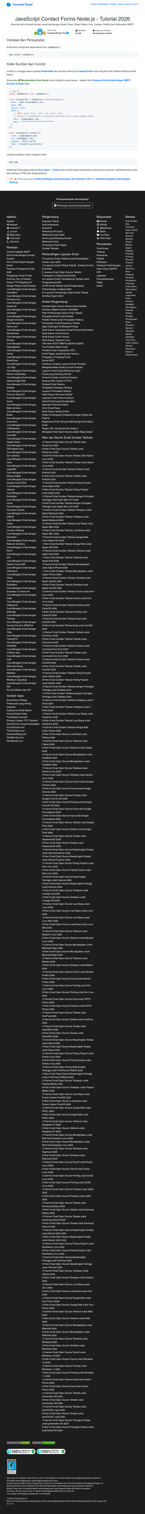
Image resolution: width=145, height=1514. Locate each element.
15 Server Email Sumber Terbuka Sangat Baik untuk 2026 (65, 538)
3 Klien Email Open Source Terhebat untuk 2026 (63, 1347)
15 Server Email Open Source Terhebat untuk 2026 (65, 1150)
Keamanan (102, 255)
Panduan (12, 247)
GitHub (103, 224)
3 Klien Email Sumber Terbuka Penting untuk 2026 (64, 613)
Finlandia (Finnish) (129, 255)
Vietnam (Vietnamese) (131, 353)
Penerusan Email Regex (54, 245)
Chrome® (14, 238)
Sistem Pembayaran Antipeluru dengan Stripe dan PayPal (67, 416)
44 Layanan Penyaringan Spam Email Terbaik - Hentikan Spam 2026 (65, 294)
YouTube (104, 234)
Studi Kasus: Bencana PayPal (57, 394)
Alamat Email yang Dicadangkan (23, 723)
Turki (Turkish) (131, 342)
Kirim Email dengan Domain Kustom (21, 256)
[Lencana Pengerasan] (12, 1466)
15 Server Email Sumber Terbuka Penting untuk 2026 (66, 606)
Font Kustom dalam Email (55, 346)
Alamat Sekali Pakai (17, 713)
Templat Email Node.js (53, 384)
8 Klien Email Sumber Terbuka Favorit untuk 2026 (66, 600)
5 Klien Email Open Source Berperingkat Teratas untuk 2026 (66, 858)
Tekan (100, 282)
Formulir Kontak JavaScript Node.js (60, 377)
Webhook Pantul (50, 241)
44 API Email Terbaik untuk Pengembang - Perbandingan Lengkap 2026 (63, 287)
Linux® (13, 231)
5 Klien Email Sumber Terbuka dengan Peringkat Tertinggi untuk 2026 (66, 504)
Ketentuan (102, 262)
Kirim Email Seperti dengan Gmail (20, 263)
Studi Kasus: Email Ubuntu (55, 336)
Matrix (102, 231)
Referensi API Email (52, 231)
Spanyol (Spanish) (129, 329)
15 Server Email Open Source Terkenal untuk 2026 (64, 742)
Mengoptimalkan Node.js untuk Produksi (62, 367)
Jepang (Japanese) (130, 294)
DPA (99, 272)
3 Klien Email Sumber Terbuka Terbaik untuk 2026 (64, 477)
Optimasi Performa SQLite (55, 404)
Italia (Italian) (131, 289)
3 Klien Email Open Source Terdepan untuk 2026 (64, 898)
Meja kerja (15, 234)
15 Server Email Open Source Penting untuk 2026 (64, 797)
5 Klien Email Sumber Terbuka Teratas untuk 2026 (64, 654)
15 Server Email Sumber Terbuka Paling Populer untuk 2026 (66, 484)
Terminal (14, 241)
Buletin (103, 221)
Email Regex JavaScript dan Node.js (60, 353)
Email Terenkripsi (99, 4)
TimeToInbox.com (16, 730)
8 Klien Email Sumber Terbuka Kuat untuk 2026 (67, 627)
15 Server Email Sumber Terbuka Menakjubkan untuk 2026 (65, 566)
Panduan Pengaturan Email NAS (21, 270)
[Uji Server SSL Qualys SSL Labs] (18, 1442)
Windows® (12, 224)
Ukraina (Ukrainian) (130, 347)
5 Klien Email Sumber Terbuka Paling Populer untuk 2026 (65, 491)
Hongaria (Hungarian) (130, 279)
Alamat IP (47, 228)
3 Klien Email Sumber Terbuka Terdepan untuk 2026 (66, 708)
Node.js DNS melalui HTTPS (57, 380)
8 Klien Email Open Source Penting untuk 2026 (68, 994)
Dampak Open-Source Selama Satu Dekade (64, 306)
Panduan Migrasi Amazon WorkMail (60, 309)
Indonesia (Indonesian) (131, 285)
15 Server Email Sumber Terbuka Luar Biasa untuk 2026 (67, 525)
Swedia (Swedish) (129, 335)
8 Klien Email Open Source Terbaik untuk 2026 (62, 450)
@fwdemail (105, 228)
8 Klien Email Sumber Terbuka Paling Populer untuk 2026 (65, 681)
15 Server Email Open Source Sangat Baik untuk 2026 (66, 1109)
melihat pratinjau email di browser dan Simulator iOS (62, 178)
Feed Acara (102, 248)
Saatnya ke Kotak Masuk (19, 710)
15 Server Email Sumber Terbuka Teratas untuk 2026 (65, 647)
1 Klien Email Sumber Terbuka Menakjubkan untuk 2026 (67, 572)
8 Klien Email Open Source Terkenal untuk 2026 (67, 749)
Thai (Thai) (130, 339)
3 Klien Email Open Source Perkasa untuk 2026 (66, 1007)
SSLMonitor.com (15, 740)
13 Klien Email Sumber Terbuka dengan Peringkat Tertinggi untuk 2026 (67, 695)
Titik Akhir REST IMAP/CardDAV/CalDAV (63, 343)
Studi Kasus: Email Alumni (55, 333)
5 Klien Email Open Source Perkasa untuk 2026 (66, 1197)
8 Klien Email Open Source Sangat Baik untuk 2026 (65, 1116)
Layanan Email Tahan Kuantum (58, 397)
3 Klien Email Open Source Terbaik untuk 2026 (66, 830)
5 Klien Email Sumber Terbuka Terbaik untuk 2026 (64, 640)
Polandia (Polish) (129, 311)
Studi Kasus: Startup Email (55, 411)
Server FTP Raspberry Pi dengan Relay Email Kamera (21, 284)
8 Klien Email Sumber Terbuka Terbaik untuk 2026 (64, 667)
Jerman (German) (129, 267)
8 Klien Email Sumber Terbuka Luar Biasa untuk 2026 (66, 722)
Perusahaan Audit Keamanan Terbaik (61, 323)
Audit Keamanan (50, 224)
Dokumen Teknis (50, 221)
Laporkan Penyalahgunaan (105, 277)
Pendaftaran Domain (17, 717)
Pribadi (113, 4)
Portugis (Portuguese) (131, 317)
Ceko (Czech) (131, 229)
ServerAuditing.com (16, 734)
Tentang (101, 251)
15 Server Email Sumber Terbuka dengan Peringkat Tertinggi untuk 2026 (68, 498)
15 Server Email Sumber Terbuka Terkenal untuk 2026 (66, 552)
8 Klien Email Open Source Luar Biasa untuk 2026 (64, 735)
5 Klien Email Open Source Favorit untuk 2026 (66, 790)
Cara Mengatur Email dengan (21, 290)
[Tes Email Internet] (51, 1451)
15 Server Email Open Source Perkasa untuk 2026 (68, 1191)
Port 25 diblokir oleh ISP (19, 689)
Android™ (14, 228)
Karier (100, 285)
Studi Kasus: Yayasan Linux (56, 340)
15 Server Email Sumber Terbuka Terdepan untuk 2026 (66, 511)
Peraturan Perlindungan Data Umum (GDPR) (109, 267)
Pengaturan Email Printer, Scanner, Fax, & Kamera (19, 277)
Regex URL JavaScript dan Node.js (60, 428)
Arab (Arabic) (131, 221)
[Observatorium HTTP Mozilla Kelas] (43, 1442)
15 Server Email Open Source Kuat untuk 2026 (66, 810)
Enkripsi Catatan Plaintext (22, 720)
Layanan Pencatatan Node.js (56, 391)
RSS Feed (105, 238)
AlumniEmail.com (15, 727)
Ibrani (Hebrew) (129, 273)
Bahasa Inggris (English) (129, 247)
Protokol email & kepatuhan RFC (58, 350)
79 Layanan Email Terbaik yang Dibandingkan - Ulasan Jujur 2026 (66, 260)
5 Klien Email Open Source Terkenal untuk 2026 (66, 1320)
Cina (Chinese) (129, 225)
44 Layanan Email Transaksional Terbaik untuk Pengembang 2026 (65, 280)
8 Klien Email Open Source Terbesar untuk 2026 (67, 776)
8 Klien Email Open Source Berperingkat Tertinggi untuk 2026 (67, 885)
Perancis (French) (129, 261)
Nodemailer (47, 71)
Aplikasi (11, 217)
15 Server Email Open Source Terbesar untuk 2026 (65, 769)
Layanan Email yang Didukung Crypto (61, 370)
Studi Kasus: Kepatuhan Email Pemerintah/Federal (67, 329)
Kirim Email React (51, 408)
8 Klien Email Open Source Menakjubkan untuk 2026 (66, 763)
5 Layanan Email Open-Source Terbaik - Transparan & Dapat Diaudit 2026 (62, 273)
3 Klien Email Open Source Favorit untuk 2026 (67, 1360)
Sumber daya (15, 695)
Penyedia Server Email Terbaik (57, 316)
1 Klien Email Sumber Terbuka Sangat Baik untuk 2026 (67, 545)
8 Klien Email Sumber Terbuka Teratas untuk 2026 (68, 464)
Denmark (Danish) (129, 234)
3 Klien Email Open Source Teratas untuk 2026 (62, 844)
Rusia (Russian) (129, 323)
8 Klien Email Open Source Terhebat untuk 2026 (63, 1157)
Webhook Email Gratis (53, 234)
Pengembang (50, 217)
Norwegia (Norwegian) (131, 306)
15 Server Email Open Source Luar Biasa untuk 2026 (66, 905)
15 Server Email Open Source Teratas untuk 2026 (67, 457)
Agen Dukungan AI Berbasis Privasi (60, 326)
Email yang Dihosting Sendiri (56, 238)
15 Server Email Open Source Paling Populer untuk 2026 (68, 864)
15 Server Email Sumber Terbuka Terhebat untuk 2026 (66, 579)
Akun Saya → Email (48, 169)
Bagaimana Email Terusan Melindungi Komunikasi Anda (67, 423)
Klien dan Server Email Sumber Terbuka (67, 437)
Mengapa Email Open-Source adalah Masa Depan (67, 431)
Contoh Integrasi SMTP (18, 251)
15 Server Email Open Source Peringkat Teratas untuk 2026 (66, 1421)
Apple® (10, 221)
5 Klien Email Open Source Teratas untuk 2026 (68, 1224)
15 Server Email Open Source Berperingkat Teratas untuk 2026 (67, 851)
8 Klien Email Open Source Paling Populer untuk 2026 (66, 871)
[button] (5, 39)
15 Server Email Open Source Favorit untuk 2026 (67, 783)
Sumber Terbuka (50, 248)
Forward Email (84, 71)
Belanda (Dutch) (129, 240)
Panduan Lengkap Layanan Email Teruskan (64, 363)
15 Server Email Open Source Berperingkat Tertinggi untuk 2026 (64, 878)
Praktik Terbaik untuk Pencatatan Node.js (62, 319)
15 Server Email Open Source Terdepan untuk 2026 (65, 892)
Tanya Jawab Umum (128, 4)
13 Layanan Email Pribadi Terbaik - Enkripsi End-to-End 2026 (68, 267)
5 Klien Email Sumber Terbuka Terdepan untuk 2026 (65, 518)
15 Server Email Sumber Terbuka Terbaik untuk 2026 (65, 470)
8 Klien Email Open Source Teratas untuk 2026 (62, 1034)
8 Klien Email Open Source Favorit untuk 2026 (66, 1170)
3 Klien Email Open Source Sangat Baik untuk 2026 (67, 1306)
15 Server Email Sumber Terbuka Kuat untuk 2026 (64, 620)
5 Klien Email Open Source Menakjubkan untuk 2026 (66, 953)
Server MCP (48, 360)
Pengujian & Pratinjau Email (56, 357)
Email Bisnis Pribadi (17, 700)
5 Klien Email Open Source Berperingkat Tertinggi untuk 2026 (67, 1265)
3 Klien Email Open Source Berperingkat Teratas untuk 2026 (66, 1238)
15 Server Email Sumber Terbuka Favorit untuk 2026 (68, 593)
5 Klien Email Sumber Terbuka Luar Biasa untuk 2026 (66, 532)
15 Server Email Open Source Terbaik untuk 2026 (64, 443)
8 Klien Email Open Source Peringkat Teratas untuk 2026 (68, 1428)
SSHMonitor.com (15, 737)
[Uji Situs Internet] (21, 1451)
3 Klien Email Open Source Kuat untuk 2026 (65, 817)
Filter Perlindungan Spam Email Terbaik (62, 312)
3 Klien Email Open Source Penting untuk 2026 (67, 803)
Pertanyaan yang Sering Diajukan (73, 205)
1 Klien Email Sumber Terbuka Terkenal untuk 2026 (65, 559)
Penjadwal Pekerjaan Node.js (57, 387)
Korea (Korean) (129, 300)
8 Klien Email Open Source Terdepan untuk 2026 (68, 1089)
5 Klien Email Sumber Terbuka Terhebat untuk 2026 (65, 586)
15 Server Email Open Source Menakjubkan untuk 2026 (67, 756)
